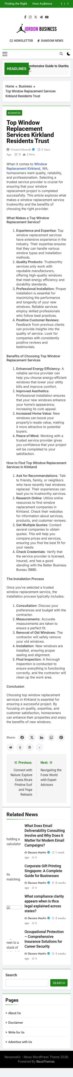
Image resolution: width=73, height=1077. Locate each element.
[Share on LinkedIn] (41, 737)
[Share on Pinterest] (61, 737)
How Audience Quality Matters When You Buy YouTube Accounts (41, 3)
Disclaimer (15, 1023)
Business (14, 113)
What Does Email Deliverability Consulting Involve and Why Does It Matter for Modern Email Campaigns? (45, 835)
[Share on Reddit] (10, 747)
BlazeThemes (45, 1061)
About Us (14, 1013)
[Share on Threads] (30, 747)
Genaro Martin (37, 852)
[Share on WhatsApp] (51, 737)
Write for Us (16, 1032)
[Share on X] (32, 737)
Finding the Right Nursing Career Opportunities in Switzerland (16, 3)
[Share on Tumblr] (20, 747)
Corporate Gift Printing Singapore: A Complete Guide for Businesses (43, 871)
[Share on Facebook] (22, 737)
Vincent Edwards (21, 149)
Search (11, 975)
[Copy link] (39, 747)
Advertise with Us (20, 1042)
